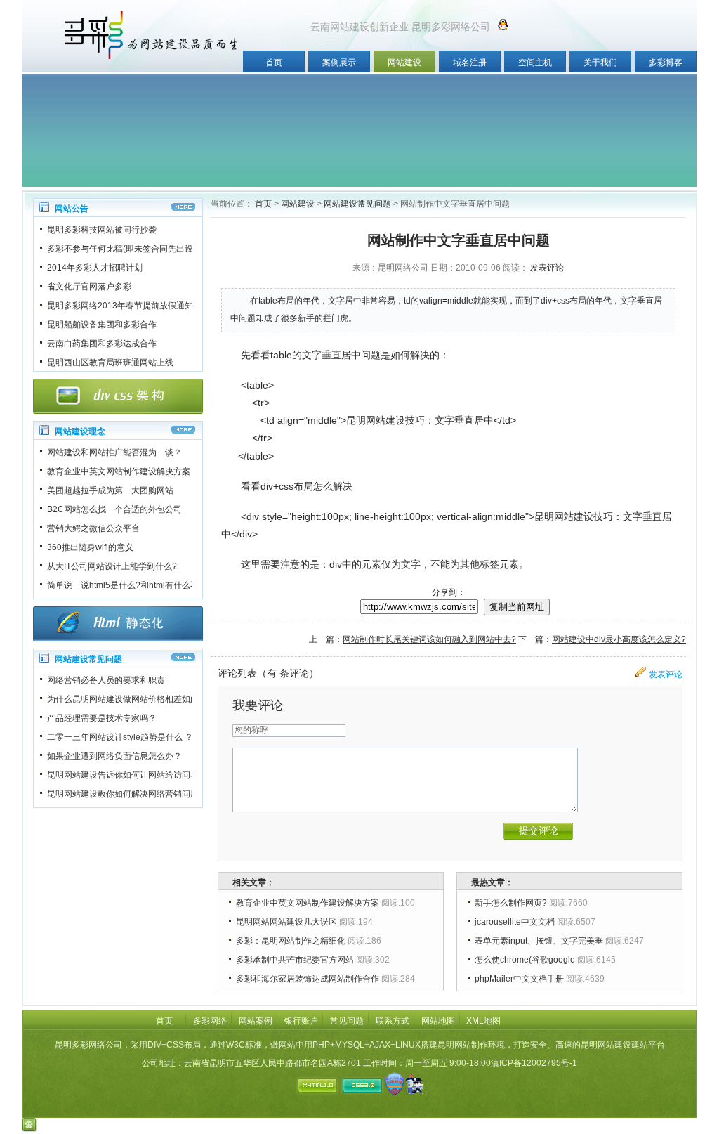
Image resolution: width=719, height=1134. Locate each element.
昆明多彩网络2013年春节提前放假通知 (120, 306)
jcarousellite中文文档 (515, 922)
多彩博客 (665, 62)
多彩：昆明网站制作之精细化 (290, 941)
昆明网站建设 (375, 420)
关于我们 (600, 62)
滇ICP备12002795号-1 (534, 1063)
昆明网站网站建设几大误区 (286, 922)
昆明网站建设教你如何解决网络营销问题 (123, 794)
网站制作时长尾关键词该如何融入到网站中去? (429, 639)
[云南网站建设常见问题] (183, 657)
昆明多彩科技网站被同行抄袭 (102, 230)
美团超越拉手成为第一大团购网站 (110, 490)
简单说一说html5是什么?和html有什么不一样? (133, 585)
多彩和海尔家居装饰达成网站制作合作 (307, 979)
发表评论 (547, 268)
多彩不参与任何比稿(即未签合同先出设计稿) (130, 249)
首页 (273, 62)
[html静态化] (118, 623)
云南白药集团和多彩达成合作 (102, 343)
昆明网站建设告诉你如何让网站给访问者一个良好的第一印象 (161, 775)
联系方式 (392, 1021)
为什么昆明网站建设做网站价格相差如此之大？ (135, 699)
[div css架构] (118, 396)
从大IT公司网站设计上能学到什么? (112, 566)
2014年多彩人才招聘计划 (95, 268)
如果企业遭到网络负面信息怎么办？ (114, 756)
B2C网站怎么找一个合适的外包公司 (114, 509)
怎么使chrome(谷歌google (525, 960)
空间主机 (535, 62)
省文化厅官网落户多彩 (89, 287)
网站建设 (404, 62)
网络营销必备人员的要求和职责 (106, 680)
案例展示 (339, 62)
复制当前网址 (516, 606)
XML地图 (483, 1021)
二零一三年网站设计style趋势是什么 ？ (120, 737)
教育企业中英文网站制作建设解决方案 (118, 471)
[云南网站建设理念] (183, 430)
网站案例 (255, 1021)
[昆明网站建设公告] (183, 207)
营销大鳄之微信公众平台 (93, 528)
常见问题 (347, 1021)
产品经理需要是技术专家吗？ (102, 718)
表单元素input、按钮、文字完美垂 (539, 941)
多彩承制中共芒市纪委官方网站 (295, 960)
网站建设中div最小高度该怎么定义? (619, 639)
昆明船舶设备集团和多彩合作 (102, 325)
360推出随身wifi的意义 (90, 547)
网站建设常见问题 (357, 204)
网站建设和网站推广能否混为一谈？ (114, 452)
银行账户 (301, 1021)
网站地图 (438, 1021)
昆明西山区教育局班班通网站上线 (110, 362)
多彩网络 (210, 1021)
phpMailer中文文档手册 (519, 979)
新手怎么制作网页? (511, 903)
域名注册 (470, 62)
